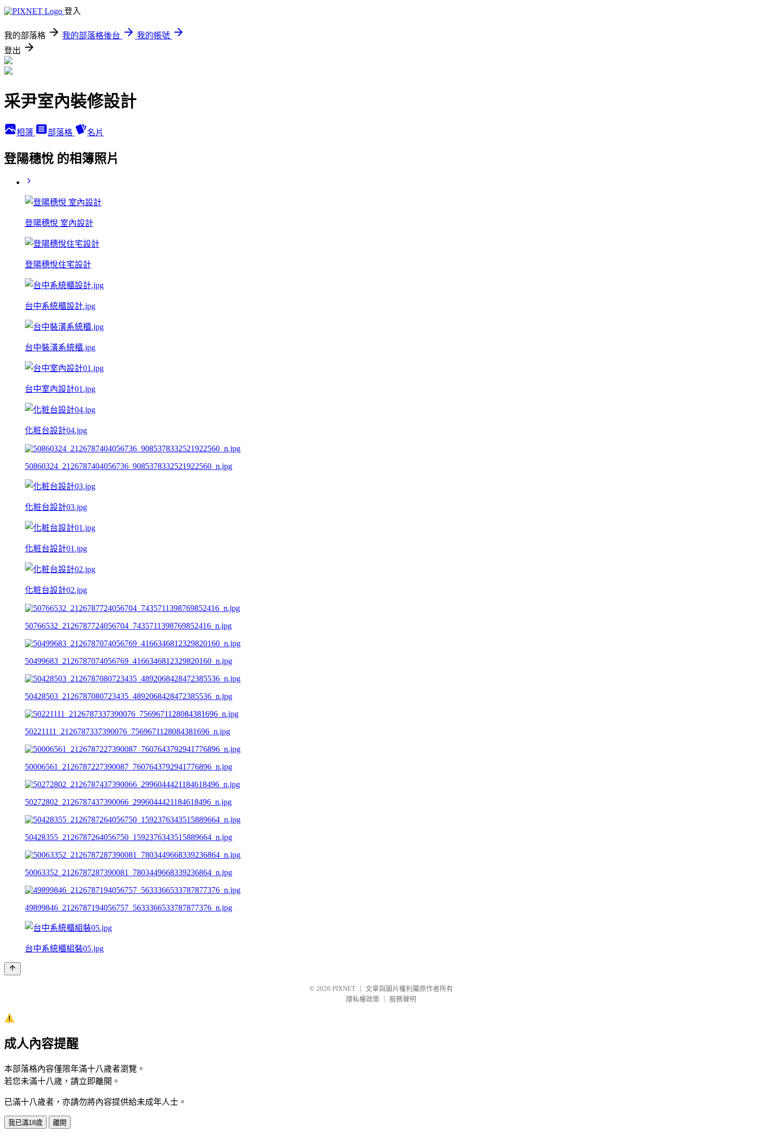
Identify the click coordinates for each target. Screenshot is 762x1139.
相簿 (26, 132)
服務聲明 (402, 999)
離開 (59, 1123)
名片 (95, 132)
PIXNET (344, 988)
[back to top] (12, 968)
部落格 (61, 132)
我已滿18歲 (25, 1123)
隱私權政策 (362, 999)
